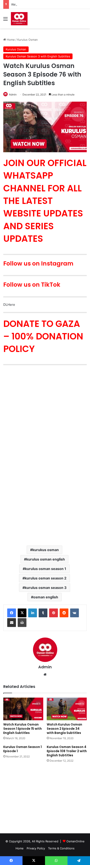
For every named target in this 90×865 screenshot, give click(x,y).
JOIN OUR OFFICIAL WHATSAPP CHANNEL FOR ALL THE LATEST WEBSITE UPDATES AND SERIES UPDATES (45, 201)
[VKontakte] (74, 612)
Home (10, 39)
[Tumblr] (43, 612)
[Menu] (5, 20)
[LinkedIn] (32, 612)
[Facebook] (11, 612)
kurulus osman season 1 (45, 568)
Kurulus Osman (27, 39)
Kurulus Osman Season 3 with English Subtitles (38, 56)
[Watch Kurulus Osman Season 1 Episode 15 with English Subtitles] (23, 709)
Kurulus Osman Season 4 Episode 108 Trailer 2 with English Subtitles (67, 751)
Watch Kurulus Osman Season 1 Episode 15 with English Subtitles (22, 728)
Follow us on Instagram (38, 263)
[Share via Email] (11, 622)
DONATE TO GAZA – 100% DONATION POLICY (43, 336)
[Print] (22, 622)
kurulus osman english (45, 559)
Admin (45, 667)
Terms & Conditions (61, 848)
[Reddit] (64, 612)
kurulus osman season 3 (46, 587)
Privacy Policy (36, 848)
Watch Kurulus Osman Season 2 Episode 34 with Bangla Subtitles (64, 728)
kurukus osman (45, 550)
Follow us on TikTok (31, 284)
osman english (45, 597)
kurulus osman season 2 (45, 578)
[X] (22, 612)
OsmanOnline (75, 841)
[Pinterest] (53, 612)
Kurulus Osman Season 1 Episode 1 (22, 749)
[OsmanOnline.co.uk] (19, 18)
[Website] (45, 674)
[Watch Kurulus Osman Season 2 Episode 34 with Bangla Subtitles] (67, 709)
